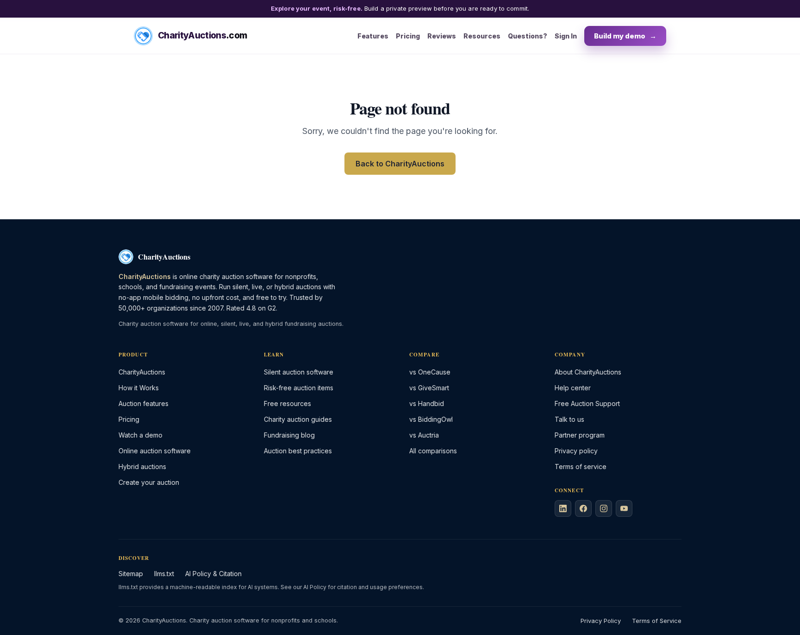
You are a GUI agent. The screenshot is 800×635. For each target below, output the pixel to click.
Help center (573, 388)
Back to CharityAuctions (400, 163)
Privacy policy (576, 451)
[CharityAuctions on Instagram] (603, 508)
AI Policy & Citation (213, 574)
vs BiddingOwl (431, 419)
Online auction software (155, 451)
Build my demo (625, 35)
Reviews (441, 35)
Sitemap (131, 574)
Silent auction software (298, 372)
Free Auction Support (587, 403)
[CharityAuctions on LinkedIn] (563, 508)
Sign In (566, 35)
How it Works (139, 388)
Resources (481, 35)
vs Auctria (424, 435)
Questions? (527, 35)
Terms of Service (656, 620)
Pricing (408, 35)
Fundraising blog (289, 435)
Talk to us (569, 419)
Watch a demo (140, 435)
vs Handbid (426, 403)
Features (372, 35)
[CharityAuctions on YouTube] (624, 508)
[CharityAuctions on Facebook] (583, 508)
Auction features (144, 403)
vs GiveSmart (429, 388)
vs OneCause (429, 372)
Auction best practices (298, 451)
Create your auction (149, 482)
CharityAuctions (142, 372)
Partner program (580, 435)
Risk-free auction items (298, 388)
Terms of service (580, 466)
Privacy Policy (601, 620)
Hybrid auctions (142, 466)
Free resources (287, 403)
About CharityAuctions (588, 372)
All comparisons (433, 451)
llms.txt (164, 574)
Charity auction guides (298, 419)
